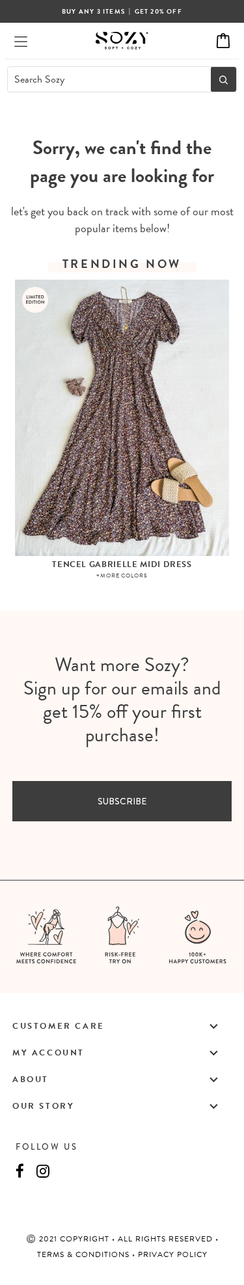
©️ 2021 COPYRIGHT (69, 1239)
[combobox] (105, 79)
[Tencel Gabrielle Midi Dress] (122, 418)
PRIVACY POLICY (173, 1254)
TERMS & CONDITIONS (84, 1254)
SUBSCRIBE (122, 801)
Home (89, 126)
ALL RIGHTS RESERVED (166, 1239)
